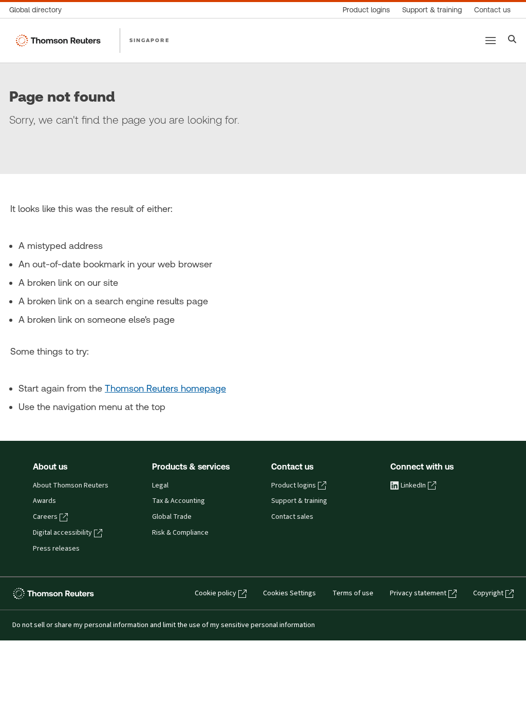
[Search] (512, 40)
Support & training (299, 500)
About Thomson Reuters (70, 485)
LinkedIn (413, 485)
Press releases (56, 548)
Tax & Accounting (178, 500)
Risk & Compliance (180, 532)
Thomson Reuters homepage (165, 388)
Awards (44, 500)
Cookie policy (215, 593)
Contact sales (292, 516)
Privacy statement (418, 593)
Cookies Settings (289, 593)
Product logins (293, 485)
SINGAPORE (149, 40)
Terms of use (352, 593)
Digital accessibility (62, 532)
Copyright (488, 593)
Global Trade (172, 516)
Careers (45, 516)
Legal (160, 485)
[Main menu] (490, 40)
